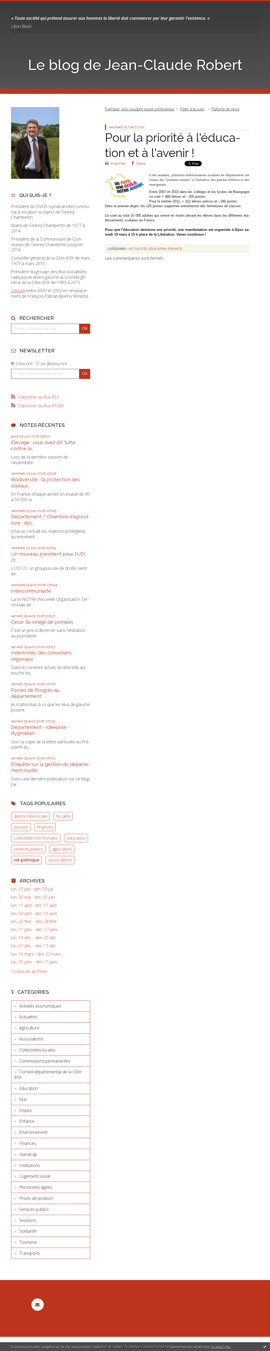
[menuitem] (141, 109)
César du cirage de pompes (42, 622)
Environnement (33, 1132)
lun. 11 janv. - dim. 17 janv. (34, 929)
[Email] (37, 1304)
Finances (27, 1143)
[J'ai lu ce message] (265, 1346)
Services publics (34, 1209)
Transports (29, 1253)
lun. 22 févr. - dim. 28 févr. (34, 921)
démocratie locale (30, 816)
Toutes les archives (29, 971)
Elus (23, 1099)
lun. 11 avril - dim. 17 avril (34, 905)
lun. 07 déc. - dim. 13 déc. (34, 946)
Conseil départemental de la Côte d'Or (47, 1074)
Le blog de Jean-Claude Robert (135, 64)
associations (60, 860)
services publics (28, 849)
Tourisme (28, 1242)
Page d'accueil (192, 108)
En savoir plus (220, 1346)
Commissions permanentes (44, 1061)
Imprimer (118, 163)
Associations (31, 1039)
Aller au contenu (18, 5)
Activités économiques (40, 1006)
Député (18, 290)
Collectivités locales (37, 1050)
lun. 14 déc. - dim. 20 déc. (34, 938)
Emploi (25, 1110)
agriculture (62, 849)
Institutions (29, 1165)
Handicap (28, 1154)
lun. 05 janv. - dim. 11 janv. (34, 962)
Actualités (28, 1017)
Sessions (27, 1220)
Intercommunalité (31, 591)
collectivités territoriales (36, 838)
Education (28, 1088)
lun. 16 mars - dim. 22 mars (36, 954)
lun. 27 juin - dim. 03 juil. (32, 889)
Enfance (27, 1121)
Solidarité (28, 1231)
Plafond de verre (225, 108)
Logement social (34, 1176)
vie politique (26, 860)
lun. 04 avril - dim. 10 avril (34, 913)
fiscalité (63, 816)
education (76, 838)
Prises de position (36, 1198)
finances (45, 827)
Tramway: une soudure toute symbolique (139, 108)
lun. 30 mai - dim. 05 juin (33, 897)
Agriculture (29, 1028)
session (21, 827)
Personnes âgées (35, 1187)
